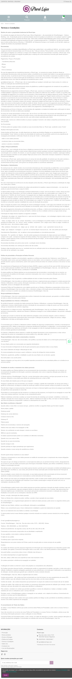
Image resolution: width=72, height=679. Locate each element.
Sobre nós (5, 643)
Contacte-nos (5, 646)
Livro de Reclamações (8, 648)
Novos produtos (6, 635)
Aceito (5, 675)
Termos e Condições (7, 641)
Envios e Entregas (7, 637)
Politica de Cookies (11, 671)
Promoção (5, 632)
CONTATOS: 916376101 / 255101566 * (11, 1)
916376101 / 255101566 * (46, 639)
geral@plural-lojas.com (7, 82)
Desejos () (68, 1)
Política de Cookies (7, 639)
